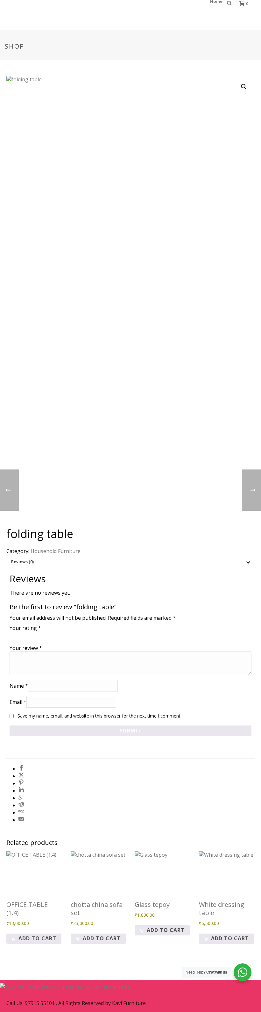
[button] (244, 86)
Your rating (25, 627)
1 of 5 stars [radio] (13, 635)
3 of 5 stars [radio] (31, 635)
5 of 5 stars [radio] (49, 635)
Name (19, 685)
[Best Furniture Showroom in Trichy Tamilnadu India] (64, 985)
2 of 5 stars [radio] (22, 635)
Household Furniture (56, 551)
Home (216, 1)
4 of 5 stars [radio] (40, 635)
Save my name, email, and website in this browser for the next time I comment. (99, 716)
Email (18, 701)
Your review (26, 647)
